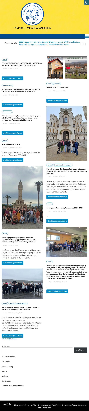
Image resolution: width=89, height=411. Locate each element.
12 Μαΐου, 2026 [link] (13, 95)
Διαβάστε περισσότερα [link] (12, 78)
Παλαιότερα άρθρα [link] (9, 339)
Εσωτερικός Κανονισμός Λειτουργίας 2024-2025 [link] (64, 208)
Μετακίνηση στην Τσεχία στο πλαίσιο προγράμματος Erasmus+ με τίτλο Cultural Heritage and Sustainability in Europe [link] (66, 171)
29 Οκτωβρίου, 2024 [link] (59, 211)
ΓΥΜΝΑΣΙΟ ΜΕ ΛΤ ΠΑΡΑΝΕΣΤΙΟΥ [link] (32, 28)
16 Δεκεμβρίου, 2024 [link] (59, 176)
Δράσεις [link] (57, 83)
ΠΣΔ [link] (34, 405)
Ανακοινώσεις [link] (7, 85)
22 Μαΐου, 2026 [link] (13, 68)
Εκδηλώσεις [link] (6, 381)
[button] (82, 44)
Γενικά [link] (5, 59)
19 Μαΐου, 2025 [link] (13, 245)
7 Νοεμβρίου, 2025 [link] (14, 123)
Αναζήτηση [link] (80, 350)
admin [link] (5, 68)
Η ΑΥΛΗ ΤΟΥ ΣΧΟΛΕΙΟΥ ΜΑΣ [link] (57, 87)
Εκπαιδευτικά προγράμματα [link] (18, 303)
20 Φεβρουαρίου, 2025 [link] (15, 313)
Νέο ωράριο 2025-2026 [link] (11, 144)
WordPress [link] (56, 405)
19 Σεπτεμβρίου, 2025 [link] (15, 148)
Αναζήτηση (6, 346)
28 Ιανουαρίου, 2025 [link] (59, 91)
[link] (86, 2)
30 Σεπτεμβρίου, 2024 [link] (60, 281)
